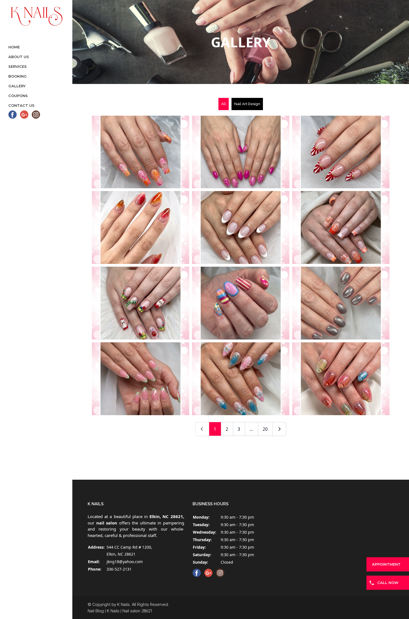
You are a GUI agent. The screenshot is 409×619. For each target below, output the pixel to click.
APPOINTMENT (386, 564)
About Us (18, 57)
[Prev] (202, 429)
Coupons (18, 95)
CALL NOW (387, 582)
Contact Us (21, 105)
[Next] (279, 429)
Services (17, 66)
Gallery (17, 86)
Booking (17, 76)
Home (14, 47)
